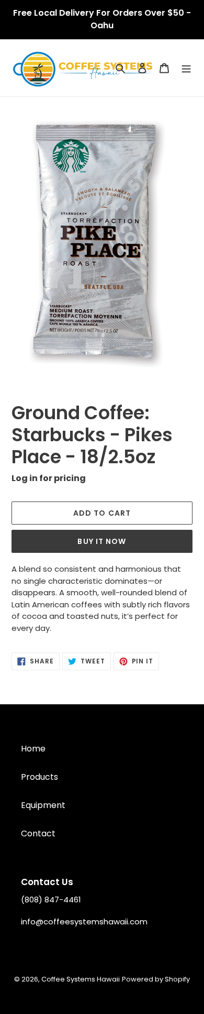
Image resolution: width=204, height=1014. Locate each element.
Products (39, 777)
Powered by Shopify (156, 979)
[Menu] (186, 68)
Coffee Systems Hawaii (80, 979)
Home (33, 749)
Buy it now (101, 541)
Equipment (43, 805)
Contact (38, 833)
